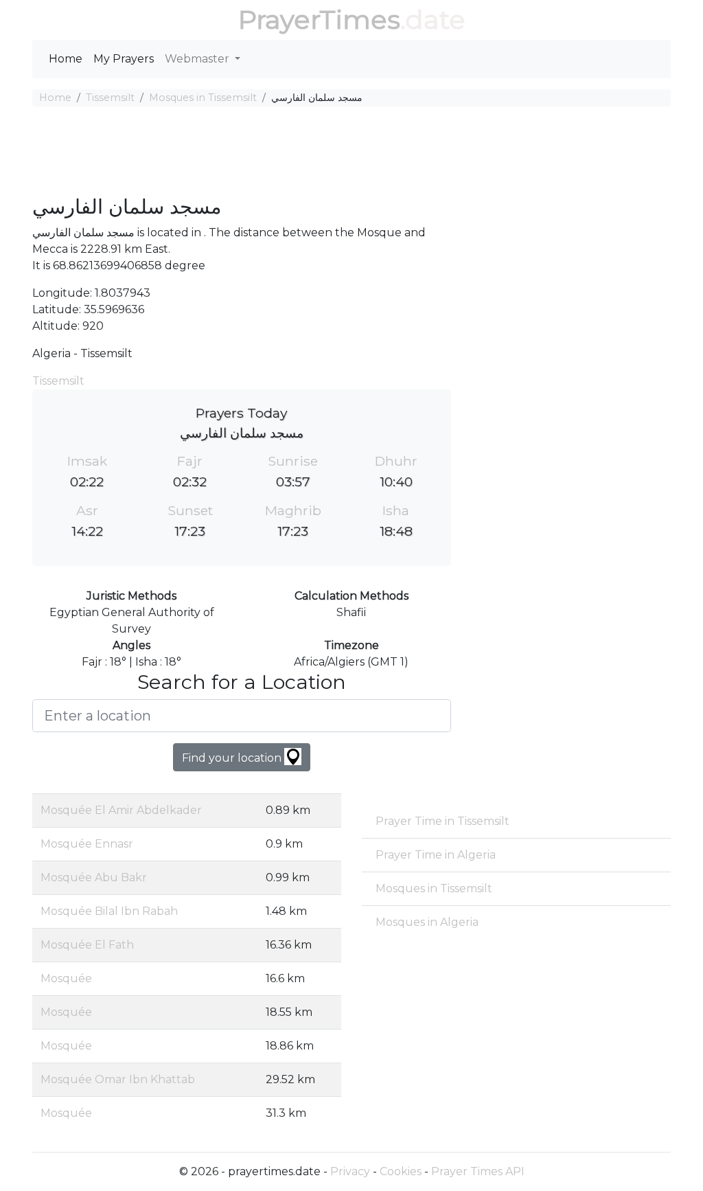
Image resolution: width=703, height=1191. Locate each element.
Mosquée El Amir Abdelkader (121, 810)
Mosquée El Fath (87, 944)
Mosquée (66, 978)
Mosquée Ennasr (87, 843)
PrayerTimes (319, 19)
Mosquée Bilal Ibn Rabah (109, 911)
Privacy (350, 1171)
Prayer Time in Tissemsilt (442, 821)
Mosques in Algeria (427, 922)
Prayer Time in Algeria (436, 854)
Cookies (401, 1171)
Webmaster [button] (198, 58)
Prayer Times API (478, 1171)
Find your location (233, 757)
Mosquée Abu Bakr (94, 877)
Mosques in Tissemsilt (203, 97)
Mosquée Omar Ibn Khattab (118, 1079)
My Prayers (123, 58)
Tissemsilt (110, 97)
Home (65, 58)
